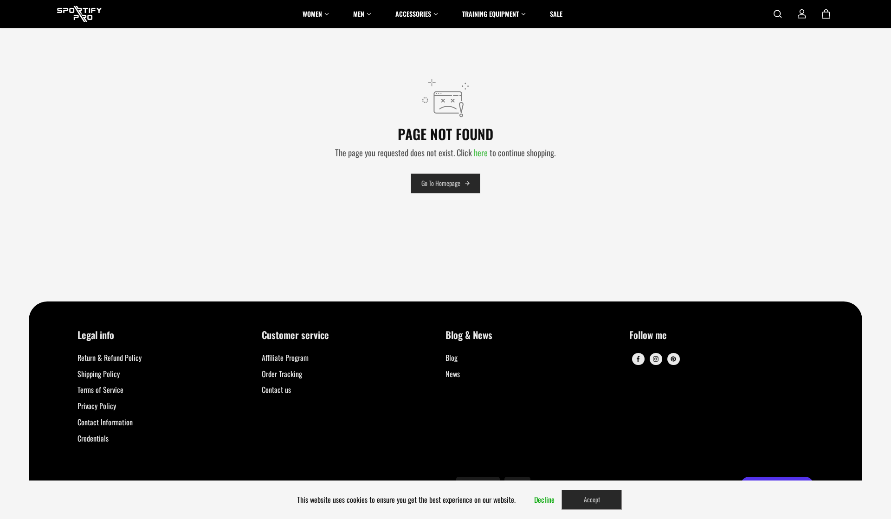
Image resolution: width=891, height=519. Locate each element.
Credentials (93, 438)
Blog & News (469, 335)
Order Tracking (282, 373)
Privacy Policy (96, 405)
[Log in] (802, 14)
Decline (544, 499)
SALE (556, 14)
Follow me (648, 335)
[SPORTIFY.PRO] (79, 14)
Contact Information (105, 422)
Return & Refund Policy (109, 357)
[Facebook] (638, 359)
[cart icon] (826, 14)
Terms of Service (100, 389)
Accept (592, 499)
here (481, 152)
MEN (358, 14)
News (453, 373)
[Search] (778, 14)
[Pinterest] (673, 359)
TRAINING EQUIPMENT (490, 14)
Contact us (276, 389)
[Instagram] (656, 359)
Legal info (95, 335)
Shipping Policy (98, 373)
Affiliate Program (285, 357)
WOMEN (312, 14)
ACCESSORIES (413, 14)
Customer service (295, 335)
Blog (452, 357)
